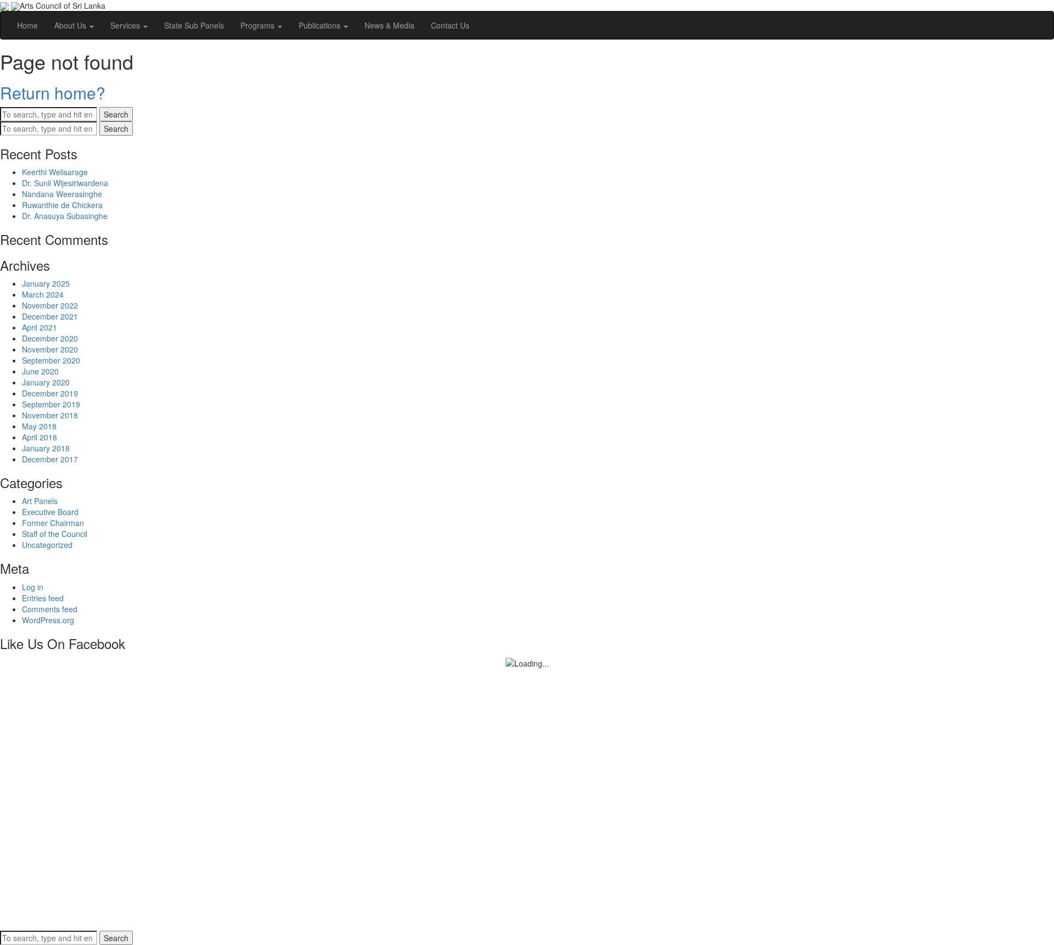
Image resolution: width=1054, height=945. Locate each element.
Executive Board (50, 511)
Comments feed (49, 608)
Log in (32, 586)
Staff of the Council (54, 533)
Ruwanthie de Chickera (62, 204)
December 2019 (50, 393)
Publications (321, 25)
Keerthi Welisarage (55, 171)
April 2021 (39, 327)
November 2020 (50, 349)
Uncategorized (47, 544)
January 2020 (46, 382)
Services (126, 25)
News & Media (389, 25)
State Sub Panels (194, 25)
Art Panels (40, 500)
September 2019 (51, 404)
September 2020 (51, 360)
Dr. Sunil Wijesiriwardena (65, 182)
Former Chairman (53, 522)
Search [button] (116, 114)
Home (27, 25)
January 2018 (46, 448)
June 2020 (40, 371)
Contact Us (450, 25)
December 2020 (50, 338)
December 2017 (50, 459)
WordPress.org (48, 619)
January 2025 (46, 283)
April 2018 (39, 437)
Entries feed (43, 597)
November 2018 (50, 415)
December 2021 (50, 316)
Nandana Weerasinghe (62, 193)
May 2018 (39, 426)
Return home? (52, 92)
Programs (258, 25)
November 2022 (50, 305)
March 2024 (43, 294)
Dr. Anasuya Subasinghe (65, 215)
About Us (71, 25)
